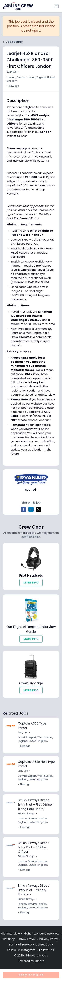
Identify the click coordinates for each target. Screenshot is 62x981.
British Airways (26, 813)
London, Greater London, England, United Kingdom (31, 79)
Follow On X (47, 950)
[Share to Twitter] (38, 509)
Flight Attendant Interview (41, 934)
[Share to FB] (23, 509)
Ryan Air (11, 72)
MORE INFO (31, 583)
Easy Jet (23, 732)
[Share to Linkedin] (31, 509)
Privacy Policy (48, 939)
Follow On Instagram (21, 950)
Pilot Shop (8, 939)
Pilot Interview (10, 934)
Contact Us (43, 945)
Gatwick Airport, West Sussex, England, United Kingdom (35, 739)
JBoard (39, 961)
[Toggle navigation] (56, 6)
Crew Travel (27, 939)
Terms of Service (20, 945)
